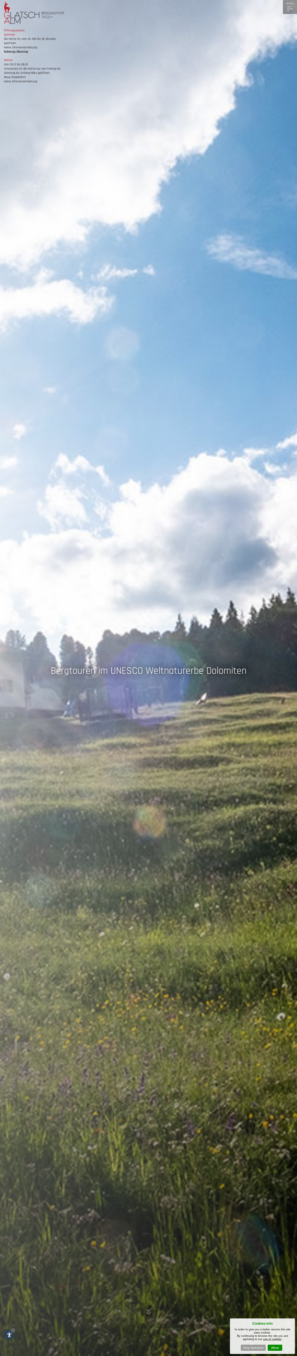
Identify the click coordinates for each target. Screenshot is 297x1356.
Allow (275, 1347)
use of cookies (272, 1339)
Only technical (253, 1347)
